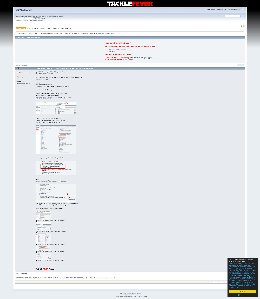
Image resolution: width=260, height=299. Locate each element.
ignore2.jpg (39, 251)
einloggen (30, 16)
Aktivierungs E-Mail (53, 16)
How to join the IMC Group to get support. (138, 58)
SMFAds (127, 294)
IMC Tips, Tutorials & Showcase (117, 49)
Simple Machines (137, 293)
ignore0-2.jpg (40, 231)
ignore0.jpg (39, 220)
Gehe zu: (210, 282)
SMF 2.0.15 (123, 293)
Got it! (242, 291)
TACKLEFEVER (23, 10)
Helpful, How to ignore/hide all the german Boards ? (52, 72)
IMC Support (112, 51)
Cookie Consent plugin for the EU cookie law (243, 295)
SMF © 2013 (130, 293)
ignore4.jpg (39, 260)
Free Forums (134, 294)
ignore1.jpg (39, 244)
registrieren (38, 16)
